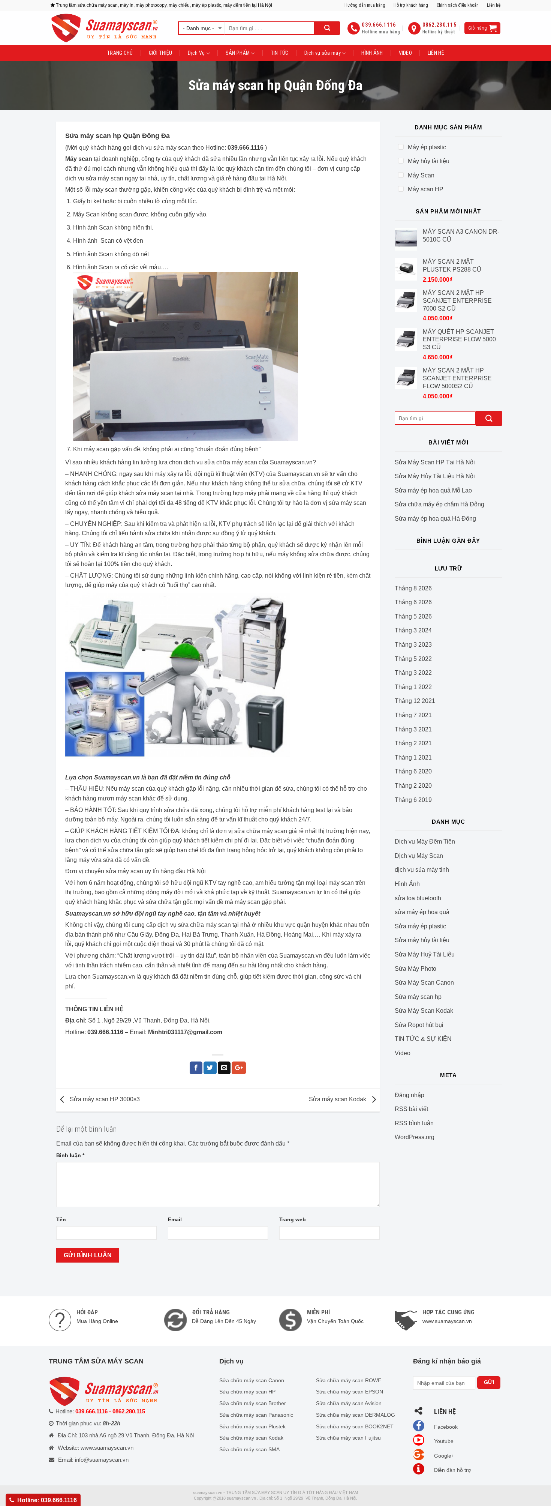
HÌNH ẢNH (372, 53)
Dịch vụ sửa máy (322, 53)
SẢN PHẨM (238, 53)
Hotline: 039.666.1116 (47, 1500)
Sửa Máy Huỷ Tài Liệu (425, 954)
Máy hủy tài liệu (428, 161)
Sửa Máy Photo (415, 968)
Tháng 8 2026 (413, 588)
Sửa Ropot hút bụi (419, 1025)
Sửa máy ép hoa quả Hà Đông (435, 518)
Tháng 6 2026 (413, 602)
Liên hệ (493, 5)
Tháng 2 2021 (413, 743)
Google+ (443, 1456)
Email (175, 1219)
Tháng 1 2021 (413, 757)
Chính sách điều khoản (458, 5)
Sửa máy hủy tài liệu (422, 940)
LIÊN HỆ (436, 53)
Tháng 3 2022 (413, 673)
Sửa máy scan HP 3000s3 (104, 1099)
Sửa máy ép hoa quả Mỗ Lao (433, 490)
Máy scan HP (425, 189)
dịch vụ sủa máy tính (422, 869)
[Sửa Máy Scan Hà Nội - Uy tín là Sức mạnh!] (109, 28)
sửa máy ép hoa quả (422, 912)
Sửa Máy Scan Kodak (424, 1011)
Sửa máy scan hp (418, 997)
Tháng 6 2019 (413, 800)
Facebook (445, 1427)
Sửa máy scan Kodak (338, 1099)
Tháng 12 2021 (415, 701)
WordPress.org (414, 1137)
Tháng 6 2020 (413, 771)
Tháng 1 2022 (413, 687)
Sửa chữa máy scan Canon (251, 1380)
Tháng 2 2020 (413, 785)
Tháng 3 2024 (413, 630)
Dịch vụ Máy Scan (419, 856)
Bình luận (70, 1155)
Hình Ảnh (407, 884)
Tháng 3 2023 (413, 644)
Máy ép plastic (427, 147)
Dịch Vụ (196, 53)
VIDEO (405, 53)
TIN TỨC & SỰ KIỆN (423, 1039)
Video (402, 1053)
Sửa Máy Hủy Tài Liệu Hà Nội (435, 476)
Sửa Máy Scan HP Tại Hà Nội (435, 462)
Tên (61, 1219)
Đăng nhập (409, 1095)
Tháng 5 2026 (413, 616)
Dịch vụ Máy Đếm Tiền (425, 841)
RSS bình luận (414, 1123)
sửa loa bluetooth (418, 898)
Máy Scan (421, 175)
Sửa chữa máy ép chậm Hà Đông (439, 504)
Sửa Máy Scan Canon (424, 982)
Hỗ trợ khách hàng (411, 5)
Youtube (443, 1441)
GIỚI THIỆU (160, 53)
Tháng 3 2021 (413, 729)
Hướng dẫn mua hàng (364, 5)
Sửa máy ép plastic (420, 926)
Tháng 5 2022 (413, 659)
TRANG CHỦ (120, 53)
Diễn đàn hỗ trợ (452, 1470)
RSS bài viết (411, 1109)
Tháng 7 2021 (413, 715)
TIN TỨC (280, 53)
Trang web (292, 1219)
